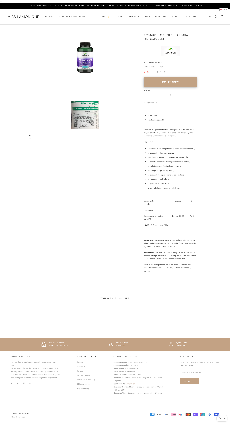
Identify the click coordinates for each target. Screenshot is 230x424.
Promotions (191, 16)
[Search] (216, 16)
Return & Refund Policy (86, 379)
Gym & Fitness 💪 (100, 16)
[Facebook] (12, 383)
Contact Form (131, 383)
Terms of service (83, 375)
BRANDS (49, 16)
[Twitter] (18, 383)
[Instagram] (24, 383)
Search (80, 362)
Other (175, 16)
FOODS (119, 16)
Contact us (81, 366)
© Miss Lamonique (20, 413)
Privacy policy (82, 371)
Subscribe (189, 381)
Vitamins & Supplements (72, 16)
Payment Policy (83, 388)
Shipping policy (83, 384)
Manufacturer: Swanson (153, 62)
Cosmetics (133, 16)
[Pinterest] (30, 383)
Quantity (147, 90)
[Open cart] (222, 16)
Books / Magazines (156, 16)
